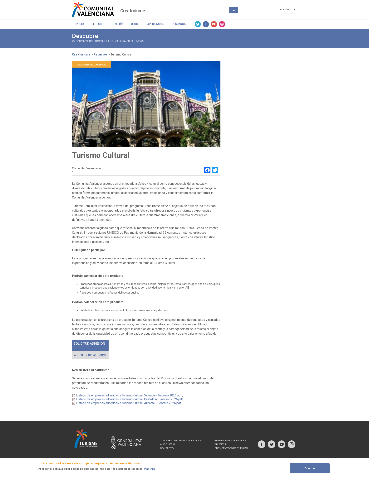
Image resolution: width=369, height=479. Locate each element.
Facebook (206, 24)
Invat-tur (220, 444)
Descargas (179, 24)
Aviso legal (167, 444)
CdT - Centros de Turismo (231, 448)
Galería (118, 24)
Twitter (198, 24)
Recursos (101, 54)
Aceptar (309, 468)
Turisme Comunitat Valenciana (180, 440)
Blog (134, 24)
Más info (149, 468)
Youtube (214, 24)
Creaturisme (132, 10)
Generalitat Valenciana (230, 440)
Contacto (167, 448)
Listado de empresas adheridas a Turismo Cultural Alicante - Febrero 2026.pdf (128, 403)
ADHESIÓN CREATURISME (90, 355)
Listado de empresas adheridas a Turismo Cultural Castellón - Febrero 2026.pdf (129, 399)
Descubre (98, 24)
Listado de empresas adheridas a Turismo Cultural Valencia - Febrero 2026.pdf (129, 395)
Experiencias (155, 24)
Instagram (222, 24)
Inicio (80, 24)
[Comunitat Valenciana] (94, 9)
